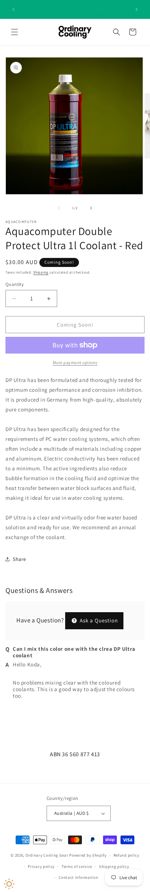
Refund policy (126, 855)
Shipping (40, 272)
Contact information (78, 877)
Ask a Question (98, 620)
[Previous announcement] (13, 9)
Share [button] (19, 559)
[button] (15, 32)
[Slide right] (91, 208)
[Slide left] (59, 208)
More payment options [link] (75, 362)
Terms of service (77, 866)
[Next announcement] (137, 9)
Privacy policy (41, 866)
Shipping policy (114, 866)
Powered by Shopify (88, 855)
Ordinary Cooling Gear (46, 855)
